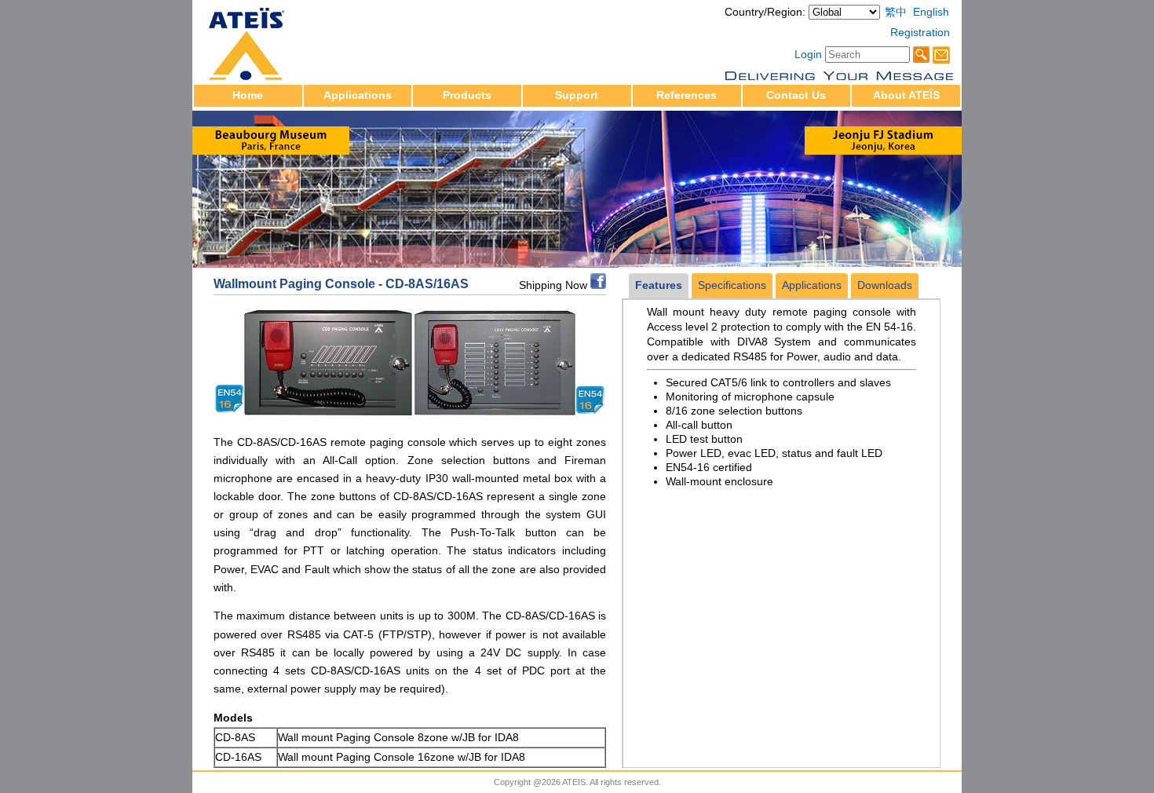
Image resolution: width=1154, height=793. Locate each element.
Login (808, 54)
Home (247, 95)
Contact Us (796, 95)
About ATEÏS (906, 95)
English (931, 12)
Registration (920, 32)
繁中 (896, 12)
